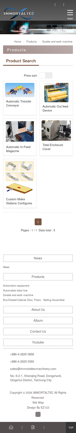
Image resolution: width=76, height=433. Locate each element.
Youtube (38, 342)
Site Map (38, 402)
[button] (15, 27)
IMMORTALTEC (19, 13)
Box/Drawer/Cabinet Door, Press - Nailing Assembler (34, 300)
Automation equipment (16, 285)
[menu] (70, 11)
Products (38, 276)
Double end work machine (18, 295)
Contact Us (38, 331)
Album (38, 320)
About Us (38, 309)
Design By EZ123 (38, 407)
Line (38, 414)
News (38, 258)
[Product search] (50, 4)
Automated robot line (15, 290)
